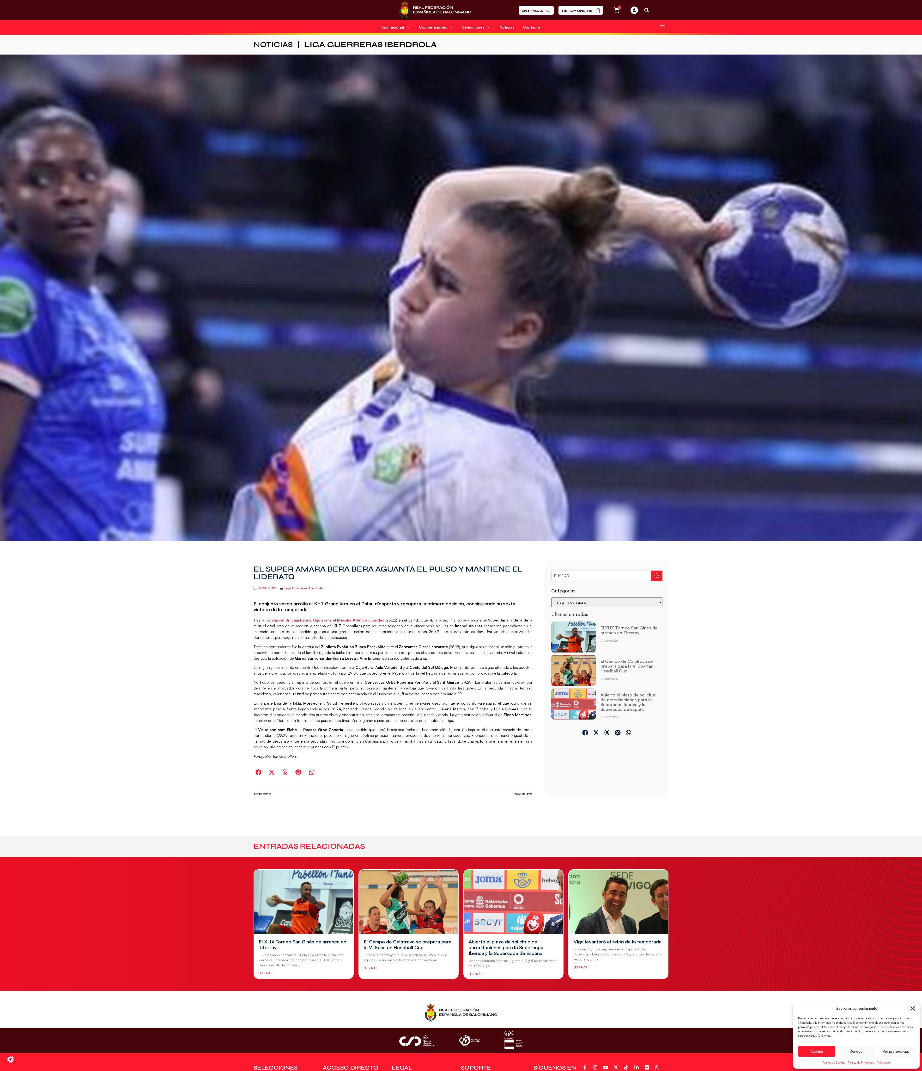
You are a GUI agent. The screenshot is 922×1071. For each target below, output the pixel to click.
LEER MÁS (265, 973)
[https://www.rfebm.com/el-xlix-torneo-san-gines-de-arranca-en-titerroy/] (573, 637)
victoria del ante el (325, 620)
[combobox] (600, 576)
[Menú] (662, 27)
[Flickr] (648, 1067)
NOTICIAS (273, 44)
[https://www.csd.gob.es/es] (417, 1040)
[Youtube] (606, 1067)
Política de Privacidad (861, 1062)
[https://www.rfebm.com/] (435, 10)
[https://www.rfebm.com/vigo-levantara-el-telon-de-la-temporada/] (618, 902)
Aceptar (816, 1051)
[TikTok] (627, 1067)
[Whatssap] (658, 1067)
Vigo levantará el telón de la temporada (617, 942)
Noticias (506, 27)
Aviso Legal (884, 1062)
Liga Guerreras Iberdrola (370, 44)
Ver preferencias (896, 1051)
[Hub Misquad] (634, 10)
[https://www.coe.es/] (513, 1040)
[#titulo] (10, 1059)
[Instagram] (596, 1067)
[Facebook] (586, 1067)
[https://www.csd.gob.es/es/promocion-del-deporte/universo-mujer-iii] (469, 1040)
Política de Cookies (833, 1062)
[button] (912, 1008)
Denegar (856, 1051)
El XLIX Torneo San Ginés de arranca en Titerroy (629, 630)
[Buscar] (656, 576)
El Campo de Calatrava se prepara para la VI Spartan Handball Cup (627, 666)
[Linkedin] (637, 1067)
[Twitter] (617, 1067)
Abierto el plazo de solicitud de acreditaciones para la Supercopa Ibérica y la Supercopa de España (628, 702)
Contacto (531, 27)
